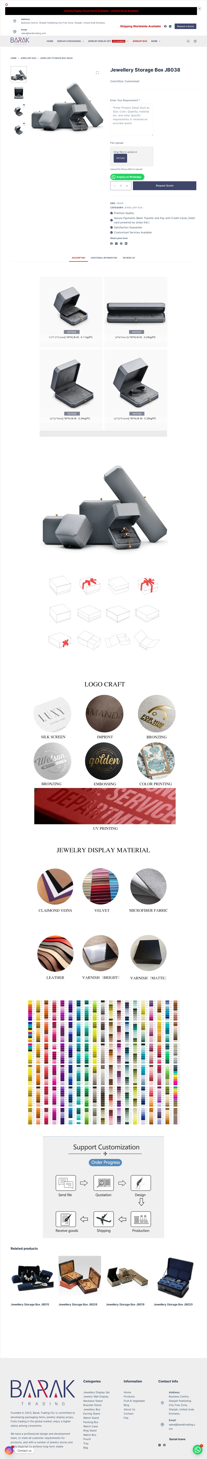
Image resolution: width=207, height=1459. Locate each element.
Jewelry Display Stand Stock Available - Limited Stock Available (101, 10)
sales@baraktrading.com (33, 33)
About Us (129, 1409)
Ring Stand (90, 1430)
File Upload (116, 142)
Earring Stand (91, 1413)
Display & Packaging (69, 41)
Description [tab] (78, 258)
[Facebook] (165, 26)
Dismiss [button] (199, 8)
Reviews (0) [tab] (129, 258)
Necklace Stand (93, 1400)
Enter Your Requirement (125, 100)
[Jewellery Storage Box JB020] (127, 1277)
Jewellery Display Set (96, 1392)
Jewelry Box (139, 41)
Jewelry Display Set (106, 41)
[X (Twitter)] (116, 243)
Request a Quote (185, 26)
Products (129, 1396)
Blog (126, 1405)
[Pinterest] (121, 243)
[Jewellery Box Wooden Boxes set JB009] (175, 1277)
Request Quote (165, 185)
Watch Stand (91, 1417)
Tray (86, 1443)
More (154, 41)
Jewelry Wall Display (96, 1396)
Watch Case (90, 1426)
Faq (126, 1417)
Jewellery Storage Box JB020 (125, 1304)
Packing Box (90, 1422)
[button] (197, 1449)
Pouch (87, 1439)
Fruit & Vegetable (134, 1400)
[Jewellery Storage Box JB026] (32, 1277)
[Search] (188, 41)
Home (50, 41)
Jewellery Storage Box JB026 (30, 1304)
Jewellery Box (133, 207)
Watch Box (89, 1434)
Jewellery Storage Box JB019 (77, 1304)
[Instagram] (170, 26)
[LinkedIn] (126, 243)
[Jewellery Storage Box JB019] (79, 1277)
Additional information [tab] (104, 258)
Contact (129, 1413)
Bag (85, 1447)
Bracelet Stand (92, 1405)
